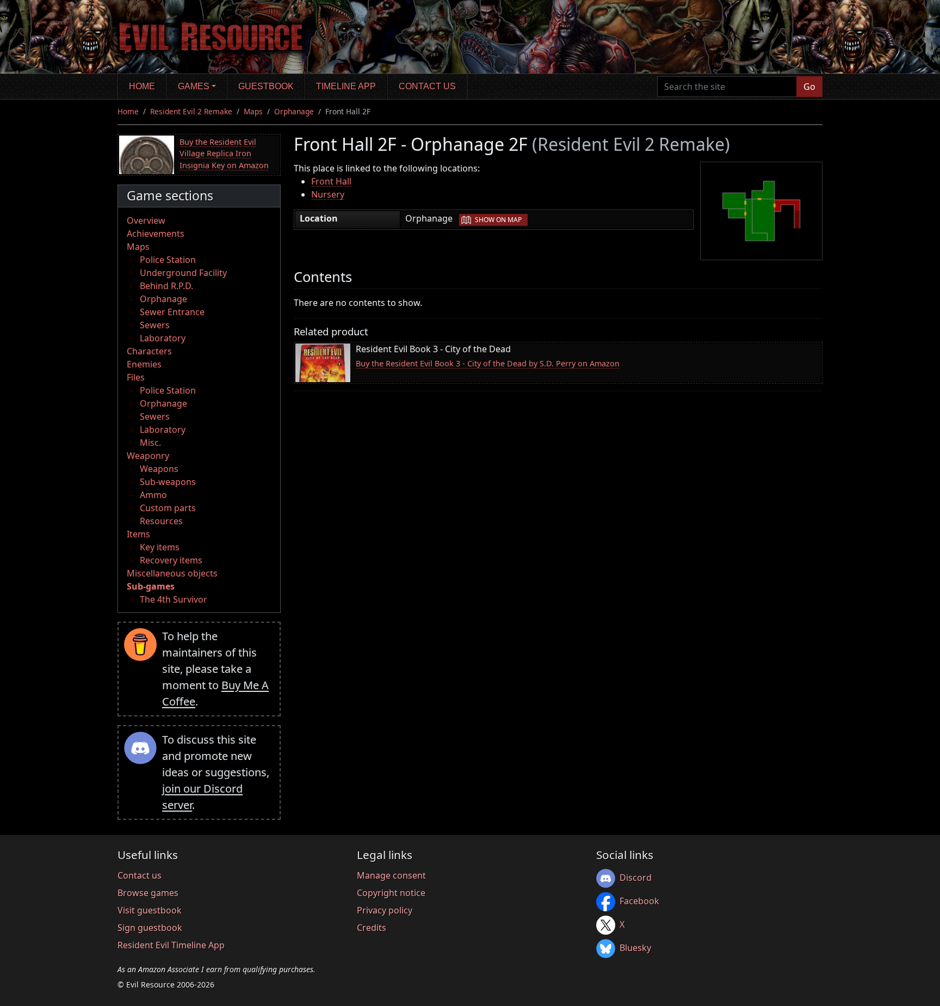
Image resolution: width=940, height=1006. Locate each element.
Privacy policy (384, 910)
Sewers (155, 325)
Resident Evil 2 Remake (191, 111)
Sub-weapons (168, 482)
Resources (161, 521)
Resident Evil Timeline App (171, 945)
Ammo (153, 495)
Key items (160, 547)
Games (193, 86)
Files (136, 377)
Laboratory (162, 338)
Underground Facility (183, 273)
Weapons (159, 469)
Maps (253, 111)
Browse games (148, 893)
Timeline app (346, 86)
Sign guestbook (150, 928)
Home (142, 86)
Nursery (327, 194)
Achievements (155, 234)
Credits (371, 928)
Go (809, 87)
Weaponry (148, 456)
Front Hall (331, 181)
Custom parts (168, 508)
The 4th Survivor (173, 599)
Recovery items (171, 560)
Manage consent (391, 875)
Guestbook (266, 86)
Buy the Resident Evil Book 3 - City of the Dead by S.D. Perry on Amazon (488, 363)
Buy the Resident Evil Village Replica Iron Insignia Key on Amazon (224, 153)
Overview (146, 220)
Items (138, 534)
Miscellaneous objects (172, 573)
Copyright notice (391, 893)
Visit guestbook (150, 910)
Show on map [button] (498, 219)
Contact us (427, 86)
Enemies (144, 364)
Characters (149, 351)
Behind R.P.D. (166, 286)
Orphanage (294, 111)
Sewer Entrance (172, 312)
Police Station (168, 260)
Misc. (150, 443)
